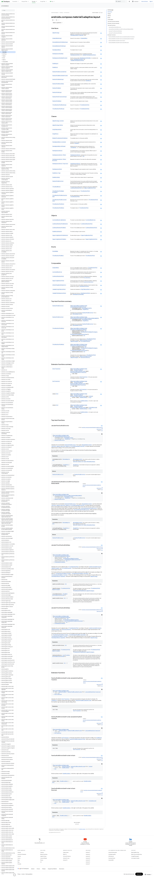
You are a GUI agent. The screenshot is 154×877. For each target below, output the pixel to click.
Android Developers (54, 12)
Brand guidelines (29, 874)
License (23, 874)
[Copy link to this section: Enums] (57, 247)
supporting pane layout (88, 281)
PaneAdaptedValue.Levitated (59, 142)
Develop (33, 1)
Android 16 (88, 854)
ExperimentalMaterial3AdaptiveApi (79, 305)
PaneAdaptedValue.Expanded (77, 35)
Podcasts (19, 863)
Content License (82, 829)
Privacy (41, 860)
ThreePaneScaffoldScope (58, 108)
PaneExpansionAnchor (57, 150)
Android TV (65, 860)
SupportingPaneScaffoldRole (59, 239)
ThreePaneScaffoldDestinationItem (78, 334)
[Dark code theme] (102, 434)
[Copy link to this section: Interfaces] (59, 28)
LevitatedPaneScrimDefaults (59, 220)
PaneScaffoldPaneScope (58, 79)
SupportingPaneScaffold (90, 188)
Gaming (42, 852)
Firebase (43, 868)
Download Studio (112, 858)
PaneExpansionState (75, 54)
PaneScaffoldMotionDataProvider (60, 75)
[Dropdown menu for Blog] (54, 1)
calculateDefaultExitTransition (77, 385)
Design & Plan (24, 1)
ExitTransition (56, 381)
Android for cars (66, 858)
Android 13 (88, 860)
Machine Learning (43, 854)
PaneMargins (55, 63)
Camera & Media (43, 858)
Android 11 (88, 863)
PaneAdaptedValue (57, 49)
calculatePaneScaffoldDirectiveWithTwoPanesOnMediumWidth (84, 318)
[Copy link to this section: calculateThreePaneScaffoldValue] (71, 545)
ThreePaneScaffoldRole (58, 255)
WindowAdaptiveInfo (86, 308)
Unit (57, 393)
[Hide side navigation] (14, 875)
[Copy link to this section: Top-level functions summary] (72, 301)
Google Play (42, 1)
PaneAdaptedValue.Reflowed (59, 146)
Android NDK (111, 860)
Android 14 (88, 858)
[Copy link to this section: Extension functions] (66, 673)
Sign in (151, 1)
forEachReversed (93, 407)
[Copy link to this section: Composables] (62, 263)
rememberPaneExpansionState (89, 54)
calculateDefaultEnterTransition (78, 372)
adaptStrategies (74, 341)
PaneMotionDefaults (57, 231)
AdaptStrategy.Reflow (58, 125)
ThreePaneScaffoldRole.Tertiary (59, 575)
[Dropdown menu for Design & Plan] (28, 1)
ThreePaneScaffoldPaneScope (59, 104)
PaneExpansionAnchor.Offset (59, 155)
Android (19, 852)
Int (85, 330)
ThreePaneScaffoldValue (58, 207)
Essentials (15, 1)
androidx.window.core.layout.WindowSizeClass (84, 461)
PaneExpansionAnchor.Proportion (60, 163)
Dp (83, 156)
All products (61, 868)
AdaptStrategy (56, 32)
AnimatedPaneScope (57, 38)
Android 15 (88, 856)
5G (41, 862)
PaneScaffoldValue (57, 101)
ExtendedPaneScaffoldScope (59, 46)
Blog (52, 1)
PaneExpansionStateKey (58, 53)
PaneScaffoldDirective (58, 181)
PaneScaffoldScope (57, 92)
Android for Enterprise (22, 854)
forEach (91, 396)
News (19, 860)
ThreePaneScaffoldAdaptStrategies (89, 332)
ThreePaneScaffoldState (58, 204)
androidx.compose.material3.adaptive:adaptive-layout (92, 427)
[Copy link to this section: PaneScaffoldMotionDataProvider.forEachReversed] (58, 790)
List (83, 349)
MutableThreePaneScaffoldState (60, 138)
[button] (8, 36)
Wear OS (65, 854)
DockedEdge (55, 251)
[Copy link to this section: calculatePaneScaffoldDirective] (70, 425)
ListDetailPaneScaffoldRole (59, 227)
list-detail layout (87, 277)
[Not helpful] (102, 13)
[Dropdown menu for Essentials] (18, 1)
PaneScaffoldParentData (58, 83)
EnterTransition (56, 368)
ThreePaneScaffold (84, 104)
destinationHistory (85, 357)
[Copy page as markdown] (57, 20)
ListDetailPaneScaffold (76, 188)
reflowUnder (73, 147)
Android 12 (88, 862)
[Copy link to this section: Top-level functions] (66, 420)
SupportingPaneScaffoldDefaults (60, 235)
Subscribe (139, 874)
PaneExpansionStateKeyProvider (60, 58)
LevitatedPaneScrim (90, 220)
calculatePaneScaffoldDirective (77, 307)
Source (19, 858)
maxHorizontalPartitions (85, 340)
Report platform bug (135, 852)
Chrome (38, 868)
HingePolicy (55, 133)
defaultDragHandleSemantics (59, 285)
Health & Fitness (43, 856)
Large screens (65, 852)
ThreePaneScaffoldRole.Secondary (80, 573)
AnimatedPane (84, 38)
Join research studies (135, 858)
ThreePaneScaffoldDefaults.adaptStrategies (83, 590)
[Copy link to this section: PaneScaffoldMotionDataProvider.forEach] (76, 755)
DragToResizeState (57, 129)
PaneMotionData (56, 177)
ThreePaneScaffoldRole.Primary (63, 573)
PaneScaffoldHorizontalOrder (59, 71)
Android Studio (144, 1)
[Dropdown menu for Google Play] (46, 1)
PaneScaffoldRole (57, 88)
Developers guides (112, 854)
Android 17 (88, 852)
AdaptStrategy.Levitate (58, 120)
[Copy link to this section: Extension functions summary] (73, 364)
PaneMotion (55, 67)
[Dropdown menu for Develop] (37, 1)
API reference (5, 5)
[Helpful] (100, 13)
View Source (99, 429)
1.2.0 (102, 430)
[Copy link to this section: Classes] (58, 116)
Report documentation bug (136, 854)
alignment (76, 143)
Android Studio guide (113, 852)
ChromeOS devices (67, 856)
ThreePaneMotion (56, 186)
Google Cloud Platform (52, 868)
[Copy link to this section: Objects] (58, 215)
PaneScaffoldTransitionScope (60, 96)
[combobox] (121, 1)
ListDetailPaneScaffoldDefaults (60, 223)
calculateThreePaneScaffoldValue (78, 329)
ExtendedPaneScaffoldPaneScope (60, 42)
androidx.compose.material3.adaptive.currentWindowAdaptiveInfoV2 (68, 446)
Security (19, 856)
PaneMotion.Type (56, 173)
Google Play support (135, 856)
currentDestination (85, 341)
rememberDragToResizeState (59, 289)
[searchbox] (8, 10)
